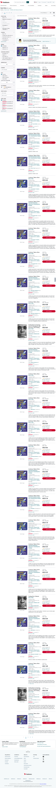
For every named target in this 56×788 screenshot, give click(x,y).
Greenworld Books (34, 456)
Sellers (46, 5)
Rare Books (22, 5)
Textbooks (39, 5)
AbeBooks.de (13, 778)
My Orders (6, 761)
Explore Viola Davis (46, 41)
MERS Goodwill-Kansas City (36, 724)
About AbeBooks (26, 756)
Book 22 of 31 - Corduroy (35, 26)
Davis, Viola (30, 19)
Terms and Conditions (43, 783)
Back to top (28, 751)
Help (53, 2)
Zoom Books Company (35, 188)
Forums (25, 761)
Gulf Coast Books (34, 123)
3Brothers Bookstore (35, 290)
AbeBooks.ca (38, 778)
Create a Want (5, 746)
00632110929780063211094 (33, 602)
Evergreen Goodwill (34, 654)
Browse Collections (13, 5)
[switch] (2, 87)
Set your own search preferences (44, 746)
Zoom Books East (34, 215)
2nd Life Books (33, 699)
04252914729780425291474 (33, 25)
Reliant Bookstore (34, 362)
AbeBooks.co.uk (6, 778)
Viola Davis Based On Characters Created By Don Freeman (34, 204)
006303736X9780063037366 (33, 333)
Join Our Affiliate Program (18, 758)
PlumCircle (33, 674)
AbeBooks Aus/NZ (31, 778)
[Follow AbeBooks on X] (43, 759)
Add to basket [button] (49, 27)
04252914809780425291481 (33, 184)
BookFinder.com (28, 781)
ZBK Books (33, 409)
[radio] (1, 47)
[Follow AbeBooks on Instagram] (43, 762)
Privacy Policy (26, 763)
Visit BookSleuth (23, 746)
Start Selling (53, 5)
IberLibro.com (45, 778)
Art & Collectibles (31, 5)
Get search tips (40, 742)
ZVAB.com (50, 778)
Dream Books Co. (34, 336)
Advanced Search (3, 5)
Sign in (40, 2)
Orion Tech (33, 101)
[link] (54, 13)
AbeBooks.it (25, 778)
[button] (2, 13)
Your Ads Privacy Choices (27, 765)
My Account (44, 2)
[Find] (28, 2)
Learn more (3, 41)
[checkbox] (1, 17)
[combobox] (20, 2)
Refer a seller (16, 761)
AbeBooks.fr (19, 778)
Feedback (55, 279)
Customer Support (36, 758)
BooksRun (33, 508)
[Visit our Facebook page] (43, 757)
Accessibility (26, 768)
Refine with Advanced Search (16, 9)
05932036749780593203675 (33, 75)
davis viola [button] (7, 9)
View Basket (7, 763)
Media (25, 758)
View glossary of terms (42, 744)
